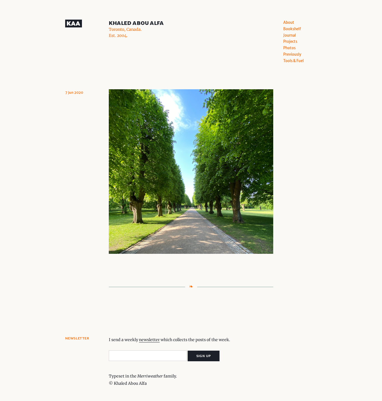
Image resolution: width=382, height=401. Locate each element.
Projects (290, 41)
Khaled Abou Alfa (136, 22)
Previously (292, 54)
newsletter (149, 339)
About (288, 22)
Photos (289, 48)
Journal (289, 35)
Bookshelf (292, 29)
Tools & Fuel (293, 60)
